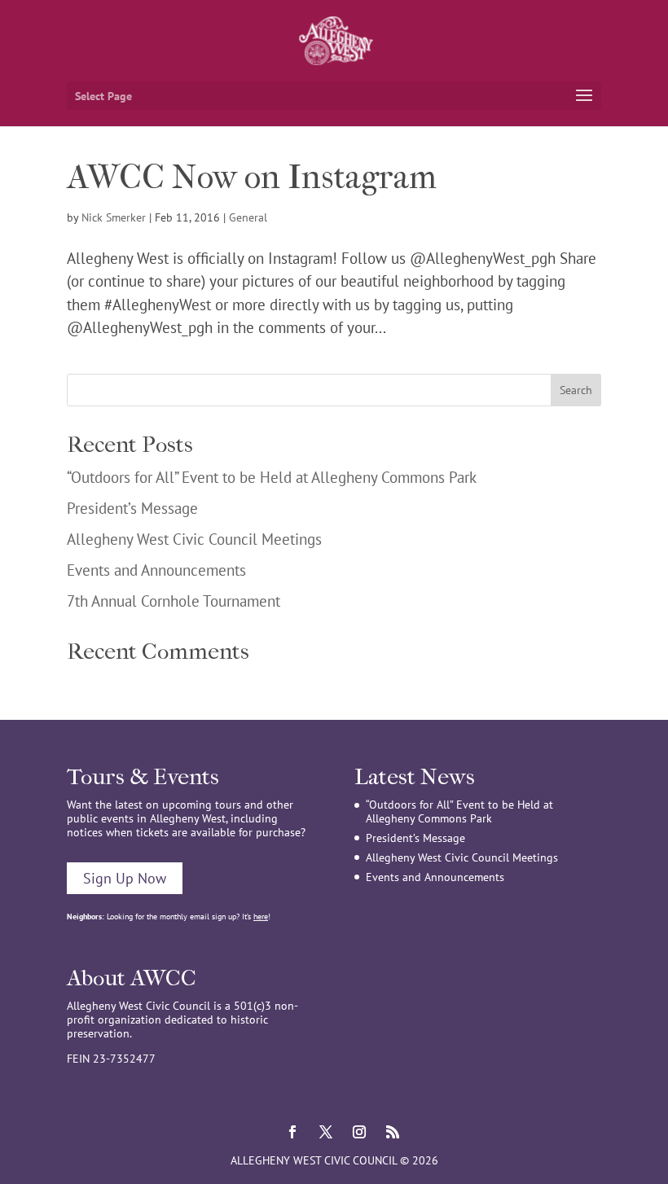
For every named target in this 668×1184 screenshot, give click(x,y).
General (248, 217)
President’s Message (132, 508)
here (260, 916)
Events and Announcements (156, 570)
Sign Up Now (124, 878)
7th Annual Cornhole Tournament (173, 601)
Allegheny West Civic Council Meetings (194, 539)
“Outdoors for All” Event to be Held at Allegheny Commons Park (272, 477)
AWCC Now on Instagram (252, 177)
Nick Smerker (113, 217)
